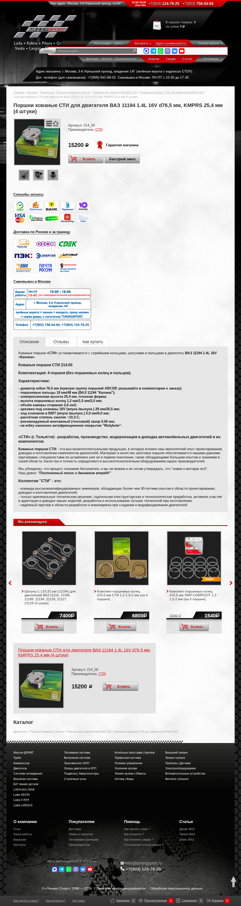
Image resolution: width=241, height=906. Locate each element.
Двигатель (47, 92)
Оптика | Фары (124, 779)
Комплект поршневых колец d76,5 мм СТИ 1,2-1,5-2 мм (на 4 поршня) (122, 595)
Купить (89, 159)
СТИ (99, 129)
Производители (126, 59)
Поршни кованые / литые (73, 92)
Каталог (32, 92)
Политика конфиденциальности (120, 888)
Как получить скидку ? (138, 839)
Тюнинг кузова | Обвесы (130, 773)
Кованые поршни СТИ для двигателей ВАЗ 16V (171, 92)
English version (76, 43)
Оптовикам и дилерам (83, 839)
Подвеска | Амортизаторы (81, 773)
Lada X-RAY (21, 800)
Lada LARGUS (22, 805)
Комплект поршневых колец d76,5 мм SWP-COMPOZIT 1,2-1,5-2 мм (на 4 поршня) (193, 595)
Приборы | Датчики (178, 763)
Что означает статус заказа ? (144, 844)
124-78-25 (163, 4)
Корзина (208, 900)
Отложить (56, 124)
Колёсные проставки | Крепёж (135, 752)
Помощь (132, 821)
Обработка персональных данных (176, 888)
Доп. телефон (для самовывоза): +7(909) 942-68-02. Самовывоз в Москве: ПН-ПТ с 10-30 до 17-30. (113, 77)
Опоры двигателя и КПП (80, 768)
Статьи (187, 59)
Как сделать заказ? (26, 900)
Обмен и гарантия (81, 834)
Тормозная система (128, 757)
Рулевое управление (129, 763)
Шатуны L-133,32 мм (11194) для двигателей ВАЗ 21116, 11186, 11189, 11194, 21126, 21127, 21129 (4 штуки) (50, 597)
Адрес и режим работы (171, 43)
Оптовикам (211, 59)
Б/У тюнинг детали (25, 784)
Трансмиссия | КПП (76, 763)
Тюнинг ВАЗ (187, 834)
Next (231, 583)
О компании (25, 821)
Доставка (92, 59)
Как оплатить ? (134, 834)
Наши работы (22, 834)
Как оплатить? (55, 900)
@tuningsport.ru (143, 863)
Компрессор (21, 763)
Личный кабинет (209, 43)
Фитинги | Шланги (177, 779)
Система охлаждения (27, 773)
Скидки (171, 59)
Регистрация (102, 43)
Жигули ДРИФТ (23, 752)
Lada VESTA (21, 794)
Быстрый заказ (122, 159)
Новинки (153, 59)
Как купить (142, 43)
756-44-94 (197, 4)
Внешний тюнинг (176, 752)
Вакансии (19, 839)
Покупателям (82, 821)
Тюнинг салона (175, 757)
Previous (9, 583)
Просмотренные (140, 900)
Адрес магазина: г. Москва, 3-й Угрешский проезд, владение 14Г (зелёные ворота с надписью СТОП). (114, 71)
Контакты (19, 844)
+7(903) (143, 869)
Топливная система (77, 752)
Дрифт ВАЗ (186, 829)
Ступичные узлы (75, 779)
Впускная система (25, 779)
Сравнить (49, 124)
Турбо (17, 757)
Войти (119, 43)
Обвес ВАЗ (186, 839)
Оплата (107, 59)
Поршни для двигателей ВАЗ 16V (115, 92)
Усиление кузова (126, 768)
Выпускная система (77, 757)
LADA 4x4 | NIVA (24, 789)
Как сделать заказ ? (137, 829)
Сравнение (178, 900)
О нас (17, 829)
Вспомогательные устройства (185, 773)
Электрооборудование (180, 768)
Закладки (112, 900)
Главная (18, 92)
